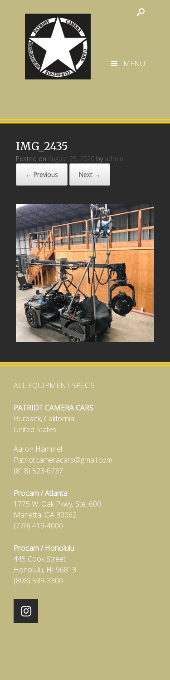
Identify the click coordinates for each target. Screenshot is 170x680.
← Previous (41, 174)
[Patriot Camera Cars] (58, 42)
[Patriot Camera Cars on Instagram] (26, 611)
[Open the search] (140, 12)
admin (114, 158)
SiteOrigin (79, 662)
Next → (90, 174)
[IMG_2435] (85, 339)
